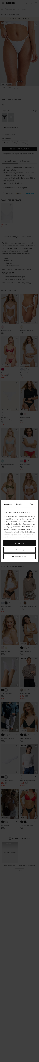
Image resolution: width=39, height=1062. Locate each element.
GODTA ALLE (19, 543)
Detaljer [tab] (19, 504)
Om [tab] (31, 504)
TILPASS (18, 550)
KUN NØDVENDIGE (19, 556)
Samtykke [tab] (8, 504)
